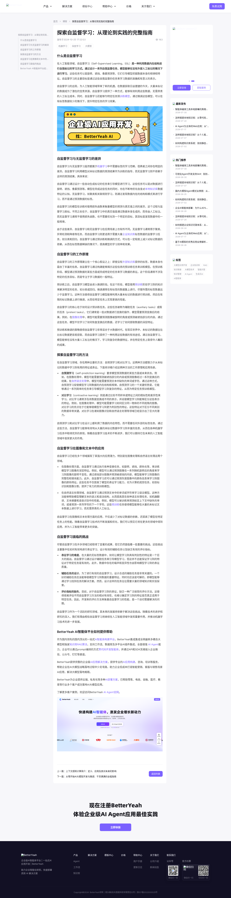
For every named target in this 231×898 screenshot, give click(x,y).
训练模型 (125, 96)
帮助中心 (107, 6)
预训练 (139, 284)
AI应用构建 (129, 662)
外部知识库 (128, 261)
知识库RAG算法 (78, 644)
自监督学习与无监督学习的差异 (34, 45)
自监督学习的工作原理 (30, 49)
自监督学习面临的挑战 (30, 63)
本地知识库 (151, 188)
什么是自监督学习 (28, 40)
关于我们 (146, 6)
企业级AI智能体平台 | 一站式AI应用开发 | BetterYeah (36, 862)
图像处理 (77, 317)
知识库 (76, 873)
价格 (128, 6)
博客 (65, 21)
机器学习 (102, 166)
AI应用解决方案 (99, 662)
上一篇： (61, 771)
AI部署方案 (111, 679)
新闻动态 (154, 867)
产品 (45, 6)
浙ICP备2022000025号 (147, 892)
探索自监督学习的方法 (30, 54)
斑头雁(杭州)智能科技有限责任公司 (120, 892)
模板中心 (87, 6)
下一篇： (61, 776)
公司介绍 (154, 861)
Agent (76, 861)
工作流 (76, 867)
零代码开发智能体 (109, 649)
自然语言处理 (79, 381)
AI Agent (153, 644)
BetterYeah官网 (96, 892)
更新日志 (137, 867)
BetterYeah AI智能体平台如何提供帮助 (35, 68)
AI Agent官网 (111, 692)
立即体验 (115, 827)
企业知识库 (128, 234)
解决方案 (67, 6)
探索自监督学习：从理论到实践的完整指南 (34, 34)
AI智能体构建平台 (105, 639)
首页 (55, 21)
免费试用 (217, 6)
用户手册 (137, 861)
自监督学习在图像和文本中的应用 (35, 59)
